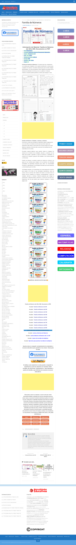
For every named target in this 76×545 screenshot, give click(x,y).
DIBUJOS (3, 245)
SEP (2, 353)
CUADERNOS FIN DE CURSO (7, 233)
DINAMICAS (4, 249)
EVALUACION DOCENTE (6, 260)
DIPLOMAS (4, 252)
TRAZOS (3, 360)
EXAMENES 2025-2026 (6, 268)
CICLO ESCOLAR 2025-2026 (7, 219)
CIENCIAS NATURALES (6, 221)
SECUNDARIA (4, 352)
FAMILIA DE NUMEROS (31, 20)
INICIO (3, 1)
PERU (3, 327)
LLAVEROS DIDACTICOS (6, 295)
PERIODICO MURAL (5, 325)
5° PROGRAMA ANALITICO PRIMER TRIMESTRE (12, 513)
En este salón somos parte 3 (8, 90)
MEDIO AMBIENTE (5, 307)
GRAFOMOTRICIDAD (6, 279)
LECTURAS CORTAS (6, 289)
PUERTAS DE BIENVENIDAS (7, 340)
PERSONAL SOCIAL (5, 326)
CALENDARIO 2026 (5, 213)
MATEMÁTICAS (48, 20)
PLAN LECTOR (4, 330)
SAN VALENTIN (65, 230)
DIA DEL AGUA (41, 500)
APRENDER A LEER (5, 203)
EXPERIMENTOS (5, 269)
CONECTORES (4, 226)
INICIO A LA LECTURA (70, 208)
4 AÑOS (3, 188)
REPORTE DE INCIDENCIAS (7, 349)
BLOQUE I (4, 209)
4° (4, 131)
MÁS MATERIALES (40, 20)
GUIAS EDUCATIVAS (6, 280)
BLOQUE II (4, 211)
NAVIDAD (3, 319)
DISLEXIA (3, 253)
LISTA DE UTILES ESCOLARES (8, 292)
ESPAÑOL (4, 256)
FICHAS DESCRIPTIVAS (6, 273)
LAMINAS (3, 288)
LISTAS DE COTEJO (6, 293)
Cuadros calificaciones (6, 235)
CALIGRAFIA (4, 215)
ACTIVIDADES (4, 196)
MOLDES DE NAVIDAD (36, 518)
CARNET (3, 218)
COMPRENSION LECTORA (7, 222)
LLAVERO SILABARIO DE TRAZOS (9, 47)
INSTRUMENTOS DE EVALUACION (8, 285)
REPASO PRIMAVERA (55, 12)
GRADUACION (4, 278)
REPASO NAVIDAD (65, 228)
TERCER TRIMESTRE (6, 359)
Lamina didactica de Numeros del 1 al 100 (40, 335)
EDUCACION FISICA (5, 255)
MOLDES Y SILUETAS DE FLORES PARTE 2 (26, 472)
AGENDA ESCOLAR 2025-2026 (7, 201)
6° (4, 136)
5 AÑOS (3, 191)
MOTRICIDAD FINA (5, 317)
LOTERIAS (4, 298)
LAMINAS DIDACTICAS (65, 212)
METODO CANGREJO (6, 309)
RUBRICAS (4, 350)
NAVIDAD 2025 (4, 14)
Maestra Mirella (27, 25)
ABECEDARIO (4, 195)
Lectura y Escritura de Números (40, 333)
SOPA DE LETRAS (5, 357)
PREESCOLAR (7, 1)
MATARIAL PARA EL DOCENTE (7, 303)
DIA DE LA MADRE (5, 241)
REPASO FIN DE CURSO (6, 347)
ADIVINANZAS (4, 199)
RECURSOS (4, 342)
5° (4, 133)
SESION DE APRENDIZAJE (7, 355)
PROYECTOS (4, 337)
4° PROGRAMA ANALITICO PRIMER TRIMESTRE (12, 516)
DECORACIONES (5, 239)
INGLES (3, 283)
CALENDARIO (4, 212)
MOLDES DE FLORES (6, 310)
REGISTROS (4, 343)
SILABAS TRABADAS (6, 356)
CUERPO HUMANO (67, 196)
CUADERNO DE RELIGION (7, 231)
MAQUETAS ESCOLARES (6, 300)
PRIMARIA (13, 1)
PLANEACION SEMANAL (62, 227)
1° (22, 20)
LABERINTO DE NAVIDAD (6, 286)
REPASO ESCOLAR (5, 346)
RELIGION (3, 345)
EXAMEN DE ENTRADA (6, 262)
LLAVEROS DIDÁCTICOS (6, 296)
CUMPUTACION (5, 238)
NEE (2, 320)
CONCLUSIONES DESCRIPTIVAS (8, 223)
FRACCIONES (4, 276)
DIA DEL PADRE (5, 243)
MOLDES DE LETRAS (6, 312)
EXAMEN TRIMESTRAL (6, 265)
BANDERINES (4, 206)
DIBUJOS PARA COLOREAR (7, 246)
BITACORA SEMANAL (7, 53)
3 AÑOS (3, 185)
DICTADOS (4, 248)
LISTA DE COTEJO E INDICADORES (9, 50)
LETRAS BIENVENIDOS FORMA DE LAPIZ (10, 497)
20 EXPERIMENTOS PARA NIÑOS (9, 87)
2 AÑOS (3, 182)
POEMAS (3, 332)
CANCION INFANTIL (5, 216)
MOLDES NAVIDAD (13, 14)
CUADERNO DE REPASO (44, 12)
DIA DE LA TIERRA (68, 199)
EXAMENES (4, 266)
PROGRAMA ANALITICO (6, 336)
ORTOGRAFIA (4, 322)
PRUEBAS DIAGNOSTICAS (7, 339)
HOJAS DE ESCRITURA (6, 282)
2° (24, 20)
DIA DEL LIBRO (4, 242)
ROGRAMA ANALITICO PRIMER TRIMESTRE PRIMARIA (13, 507)
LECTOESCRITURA (62, 213)
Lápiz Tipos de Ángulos (7, 85)
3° (25, 20)
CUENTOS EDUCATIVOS (6, 236)
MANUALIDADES (64, 12)
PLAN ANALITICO (40, 521)
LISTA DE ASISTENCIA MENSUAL (8, 290)
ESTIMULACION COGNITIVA (7, 258)
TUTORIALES (4, 362)
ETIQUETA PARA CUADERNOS (7, 259)
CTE (2, 229)
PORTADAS (4, 333)
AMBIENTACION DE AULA (7, 202)
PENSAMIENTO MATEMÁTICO (7, 323)
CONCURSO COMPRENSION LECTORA (9, 225)
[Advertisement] (38, 130)
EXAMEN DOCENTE (5, 263)
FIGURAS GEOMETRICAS (6, 275)
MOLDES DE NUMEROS (6, 313)
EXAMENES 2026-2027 (33, 12)
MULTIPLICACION (61, 224)
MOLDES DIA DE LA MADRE (7, 315)
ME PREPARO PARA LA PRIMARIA (8, 306)
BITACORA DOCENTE (6, 208)
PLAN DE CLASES (23, 12)
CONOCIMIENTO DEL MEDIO (7, 228)
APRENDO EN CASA (6, 205)
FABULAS (4, 270)
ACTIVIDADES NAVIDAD (6, 198)
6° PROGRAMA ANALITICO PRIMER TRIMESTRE (12, 510)
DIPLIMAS (4, 250)
